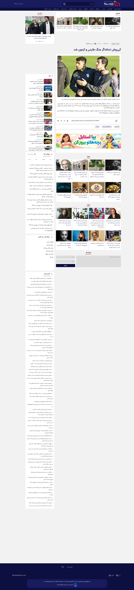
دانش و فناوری (73, 9)
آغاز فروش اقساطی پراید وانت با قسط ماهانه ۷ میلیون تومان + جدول (35, 149)
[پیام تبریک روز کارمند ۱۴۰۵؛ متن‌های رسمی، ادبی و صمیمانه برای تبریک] (80, 213)
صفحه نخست (117, 9)
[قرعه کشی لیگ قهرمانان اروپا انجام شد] (48, 88)
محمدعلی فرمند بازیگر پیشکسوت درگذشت (41, 165)
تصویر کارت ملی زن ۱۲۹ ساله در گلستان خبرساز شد (40, 372)
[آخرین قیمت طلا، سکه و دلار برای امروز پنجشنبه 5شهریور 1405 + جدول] (48, 115)
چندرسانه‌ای (56, 9)
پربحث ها (30, 154)
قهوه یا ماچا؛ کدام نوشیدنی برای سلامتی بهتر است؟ (40, 417)
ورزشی (80, 9)
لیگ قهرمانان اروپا (76, 104)
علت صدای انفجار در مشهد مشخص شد (43, 342)
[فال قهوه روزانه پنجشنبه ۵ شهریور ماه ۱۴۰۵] (80, 187)
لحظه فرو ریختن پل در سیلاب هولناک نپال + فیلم (40, 393)
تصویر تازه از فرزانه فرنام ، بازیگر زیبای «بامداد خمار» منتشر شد (64, 223)
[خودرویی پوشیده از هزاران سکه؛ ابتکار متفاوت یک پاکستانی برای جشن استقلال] (80, 21)
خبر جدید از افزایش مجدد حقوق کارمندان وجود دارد (40, 340)
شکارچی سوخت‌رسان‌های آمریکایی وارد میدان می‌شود (40, 375)
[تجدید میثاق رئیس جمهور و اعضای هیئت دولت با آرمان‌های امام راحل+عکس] (39, 25)
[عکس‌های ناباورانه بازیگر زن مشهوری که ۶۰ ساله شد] (80, 235)
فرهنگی (86, 9)
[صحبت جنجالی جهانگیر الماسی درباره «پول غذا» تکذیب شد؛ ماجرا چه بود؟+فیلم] (64, 165)
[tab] (43, 41)
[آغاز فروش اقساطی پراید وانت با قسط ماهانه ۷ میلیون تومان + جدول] (48, 148)
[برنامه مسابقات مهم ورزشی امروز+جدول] (48, 135)
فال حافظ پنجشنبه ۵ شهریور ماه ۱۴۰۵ (97, 196)
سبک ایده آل (49, 245)
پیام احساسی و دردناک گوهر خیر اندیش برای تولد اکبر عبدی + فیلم (113, 223)
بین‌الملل (97, 9)
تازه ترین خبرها (49, 254)
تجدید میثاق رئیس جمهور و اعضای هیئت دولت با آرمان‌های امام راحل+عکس (39, 37)
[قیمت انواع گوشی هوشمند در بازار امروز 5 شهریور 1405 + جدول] (48, 128)
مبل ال (51, 257)
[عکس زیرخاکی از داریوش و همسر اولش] (96, 235)
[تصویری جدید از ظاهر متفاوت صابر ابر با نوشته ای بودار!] (64, 235)
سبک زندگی (64, 9)
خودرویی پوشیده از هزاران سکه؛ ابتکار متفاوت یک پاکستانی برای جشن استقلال (80, 28)
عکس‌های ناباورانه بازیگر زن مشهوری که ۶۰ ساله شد (80, 244)
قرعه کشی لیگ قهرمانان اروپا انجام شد (36, 89)
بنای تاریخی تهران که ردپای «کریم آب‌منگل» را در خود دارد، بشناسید (64, 27)
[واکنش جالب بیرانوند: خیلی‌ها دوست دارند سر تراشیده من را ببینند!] (48, 121)
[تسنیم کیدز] (88, 141)
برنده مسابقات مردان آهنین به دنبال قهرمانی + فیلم (40, 323)
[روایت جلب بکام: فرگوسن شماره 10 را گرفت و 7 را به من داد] (48, 101)
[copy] (116, 121)
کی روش (117, 127)
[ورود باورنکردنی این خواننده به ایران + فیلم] (112, 21)
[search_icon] (64, 4)
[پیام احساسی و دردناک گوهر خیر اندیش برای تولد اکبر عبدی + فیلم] (113, 213)
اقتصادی (109, 9)
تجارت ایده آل (49, 251)
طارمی (97, 127)
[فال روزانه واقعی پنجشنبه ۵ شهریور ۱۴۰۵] (64, 187)
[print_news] (67, 121)
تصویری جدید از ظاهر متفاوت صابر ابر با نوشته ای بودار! (64, 245)
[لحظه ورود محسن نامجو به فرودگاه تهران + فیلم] (48, 81)
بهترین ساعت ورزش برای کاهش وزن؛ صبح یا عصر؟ (40, 503)
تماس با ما (20, 4)
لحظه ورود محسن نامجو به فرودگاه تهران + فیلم (36, 82)
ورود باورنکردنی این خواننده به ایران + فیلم (112, 27)
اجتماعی (91, 9)
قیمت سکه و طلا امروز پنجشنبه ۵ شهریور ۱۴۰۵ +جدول (114, 197)
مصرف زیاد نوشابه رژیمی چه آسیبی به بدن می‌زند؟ (40, 506)
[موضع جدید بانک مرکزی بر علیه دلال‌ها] (48, 95)
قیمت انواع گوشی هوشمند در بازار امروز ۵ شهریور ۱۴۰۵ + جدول (36, 129)
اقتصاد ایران (50, 242)
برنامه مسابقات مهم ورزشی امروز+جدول (36, 136)
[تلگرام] (61, 121)
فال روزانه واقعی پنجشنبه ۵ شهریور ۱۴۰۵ (64, 196)
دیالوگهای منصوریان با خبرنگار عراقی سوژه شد (41, 331)
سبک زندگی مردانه (48, 248)
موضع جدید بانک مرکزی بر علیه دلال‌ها (35, 96)
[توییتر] (58, 121)
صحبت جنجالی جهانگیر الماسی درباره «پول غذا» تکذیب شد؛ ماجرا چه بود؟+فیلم (64, 176)
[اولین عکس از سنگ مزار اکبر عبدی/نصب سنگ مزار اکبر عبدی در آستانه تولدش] (113, 235)
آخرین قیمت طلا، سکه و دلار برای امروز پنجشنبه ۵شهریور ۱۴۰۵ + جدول (36, 116)
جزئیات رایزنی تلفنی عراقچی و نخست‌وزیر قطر (41, 366)
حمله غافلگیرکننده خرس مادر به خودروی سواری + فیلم (39, 436)
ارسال (65, 266)
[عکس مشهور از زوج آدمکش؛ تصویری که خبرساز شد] (96, 21)
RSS (16, 4)
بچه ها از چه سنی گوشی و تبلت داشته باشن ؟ (40, 182)
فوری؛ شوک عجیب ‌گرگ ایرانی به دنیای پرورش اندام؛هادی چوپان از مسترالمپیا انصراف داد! (97, 224)
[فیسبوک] (64, 121)
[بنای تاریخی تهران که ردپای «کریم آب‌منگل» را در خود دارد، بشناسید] (64, 21)
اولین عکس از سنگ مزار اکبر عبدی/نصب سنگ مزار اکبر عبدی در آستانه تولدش (113, 245)
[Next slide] (52, 25)
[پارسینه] (111, 4)
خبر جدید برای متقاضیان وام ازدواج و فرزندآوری (41, 284)
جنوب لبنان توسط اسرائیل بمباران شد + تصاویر (41, 364)
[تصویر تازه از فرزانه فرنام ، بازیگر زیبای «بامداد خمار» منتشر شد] (64, 213)
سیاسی (104, 9)
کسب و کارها (48, 9)
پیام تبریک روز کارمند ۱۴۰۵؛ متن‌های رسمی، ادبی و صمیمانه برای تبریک (80, 223)
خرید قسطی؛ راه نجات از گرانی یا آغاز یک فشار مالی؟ (40, 459)
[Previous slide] (27, 25)
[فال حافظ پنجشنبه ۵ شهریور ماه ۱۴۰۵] (96, 187)
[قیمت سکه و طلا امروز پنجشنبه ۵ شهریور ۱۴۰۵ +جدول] (113, 187)
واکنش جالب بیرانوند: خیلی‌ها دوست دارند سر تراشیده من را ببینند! (35, 122)
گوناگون (118, 13)
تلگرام (112, 575)
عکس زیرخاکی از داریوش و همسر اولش (97, 244)
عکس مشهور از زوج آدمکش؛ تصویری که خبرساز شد (96, 27)
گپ (119, 575)
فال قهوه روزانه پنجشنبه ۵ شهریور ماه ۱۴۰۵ (80, 196)
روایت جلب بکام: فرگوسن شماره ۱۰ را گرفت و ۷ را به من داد (36, 102)
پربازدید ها (47, 154)
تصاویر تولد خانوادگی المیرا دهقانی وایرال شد (41, 281)
